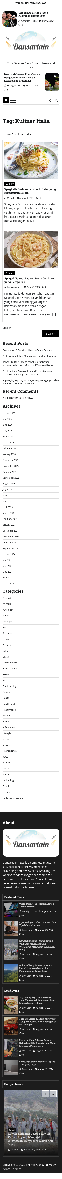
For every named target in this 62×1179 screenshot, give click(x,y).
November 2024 (11, 536)
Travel (6, 786)
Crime (6, 639)
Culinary (10, 183)
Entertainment (10, 662)
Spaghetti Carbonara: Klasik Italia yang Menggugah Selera (30, 190)
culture (6, 650)
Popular (7, 762)
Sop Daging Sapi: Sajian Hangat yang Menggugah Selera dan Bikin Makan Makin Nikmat (31, 382)
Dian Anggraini (14, 287)
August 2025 (9, 483)
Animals (7, 603)
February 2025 (10, 518)
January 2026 (9, 454)
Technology (8, 780)
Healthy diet (9, 703)
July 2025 (7, 489)
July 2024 (7, 559)
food (5, 680)
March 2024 (8, 583)
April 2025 (8, 507)
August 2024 (9, 554)
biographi (7, 621)
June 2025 (7, 495)
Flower (6, 674)
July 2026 (7, 418)
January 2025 (9, 524)
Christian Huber (29, 20)
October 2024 (9, 542)
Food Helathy (10, 686)
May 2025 (7, 501)
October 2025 (9, 471)
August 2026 (9, 413)
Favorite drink (10, 668)
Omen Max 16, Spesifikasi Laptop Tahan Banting (27, 350)
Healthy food (9, 709)
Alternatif (7, 597)
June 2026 (7, 424)
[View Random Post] (49, 100)
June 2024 (7, 565)
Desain (6, 656)
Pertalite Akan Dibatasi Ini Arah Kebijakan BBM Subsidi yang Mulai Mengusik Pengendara (37, 1043)
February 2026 (10, 448)
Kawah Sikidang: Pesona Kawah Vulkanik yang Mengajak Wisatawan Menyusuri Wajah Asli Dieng (28, 363)
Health (6, 697)
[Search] (56, 100)
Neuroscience (10, 750)
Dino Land (27, 930)
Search (7, 328)
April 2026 (8, 436)
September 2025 (11, 477)
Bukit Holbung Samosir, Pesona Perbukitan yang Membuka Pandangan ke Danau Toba (27, 373)
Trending (7, 791)
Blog (5, 627)
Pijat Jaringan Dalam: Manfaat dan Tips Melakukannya (30, 356)
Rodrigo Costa (14, 85)
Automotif (8, 609)
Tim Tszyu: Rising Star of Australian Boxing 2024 (33, 14)
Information (9, 727)
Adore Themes (12, 1169)
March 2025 (8, 513)
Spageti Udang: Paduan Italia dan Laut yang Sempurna (29, 280)
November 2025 (11, 465)
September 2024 (11, 548)
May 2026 (7, 430)
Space (6, 768)
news (5, 756)
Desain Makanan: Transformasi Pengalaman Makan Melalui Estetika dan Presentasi (22, 77)
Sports (6, 774)
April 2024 (8, 577)
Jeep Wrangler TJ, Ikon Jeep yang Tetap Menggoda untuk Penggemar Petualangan (37, 1021)
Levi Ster (26, 954)
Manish (11, 197)
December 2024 (10, 530)
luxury (6, 739)
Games (6, 692)
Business (7, 633)
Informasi (7, 721)
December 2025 (10, 460)
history (6, 715)
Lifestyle (7, 733)
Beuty (6, 615)
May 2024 (7, 571)
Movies (6, 745)
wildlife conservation (13, 797)
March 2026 (8, 442)
